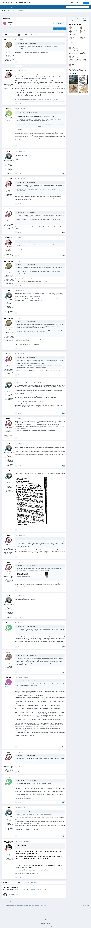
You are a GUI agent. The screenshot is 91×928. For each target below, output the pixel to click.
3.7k (9, 220)
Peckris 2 (8, 209)
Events (21, 7)
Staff (9, 10)
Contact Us (43, 923)
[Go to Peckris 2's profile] (9, 214)
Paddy (8, 151)
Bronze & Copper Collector (9, 842)
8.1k (9, 51)
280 (9, 120)
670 (9, 689)
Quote (19, 61)
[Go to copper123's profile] (9, 75)
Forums (3, 10)
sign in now (32, 889)
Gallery (26, 7)
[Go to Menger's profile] (9, 628)
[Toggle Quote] (17, 43)
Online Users (21, 10)
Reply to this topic (59, 28)
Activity (10, 7)
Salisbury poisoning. (41, 83)
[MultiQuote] (16, 62)
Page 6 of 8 (33, 34)
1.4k (9, 854)
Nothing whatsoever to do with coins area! (25, 24)
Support (15, 7)
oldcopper (9, 677)
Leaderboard (40, 7)
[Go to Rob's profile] (81, 27)
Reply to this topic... (14, 894)
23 (16, 856)
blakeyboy (10, 22)
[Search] (87, 7)
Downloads (32, 7)
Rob (84, 26)
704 (9, 663)
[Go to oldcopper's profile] (9, 682)
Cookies (48, 923)
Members (14, 10)
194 (9, 634)
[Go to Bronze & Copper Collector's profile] (9, 847)
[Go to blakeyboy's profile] (4, 23)
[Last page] (29, 35)
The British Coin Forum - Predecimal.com (16, 3)
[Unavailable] (31, 501)
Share (52, 23)
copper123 (31, 43)
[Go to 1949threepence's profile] (9, 45)
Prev (6, 34)
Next (26, 34)
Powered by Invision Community (45, 926)
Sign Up (86, 2)
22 (16, 851)
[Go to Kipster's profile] (9, 113)
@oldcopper (19, 821)
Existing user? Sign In (76, 2)
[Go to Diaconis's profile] (9, 657)
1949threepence (8, 40)
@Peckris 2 (32, 447)
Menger (8, 623)
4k (9, 81)
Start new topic (47, 28)
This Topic (82, 7)
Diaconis (8, 652)
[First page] (4, 35)
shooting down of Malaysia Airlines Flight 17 (43, 82)
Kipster (8, 108)
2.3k (9, 162)
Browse (4, 7)
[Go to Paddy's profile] (9, 156)
